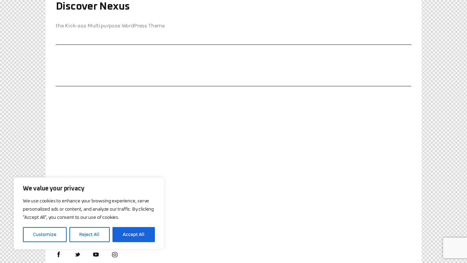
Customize (44, 234)
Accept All (134, 234)
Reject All (89, 234)
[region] (89, 213)
